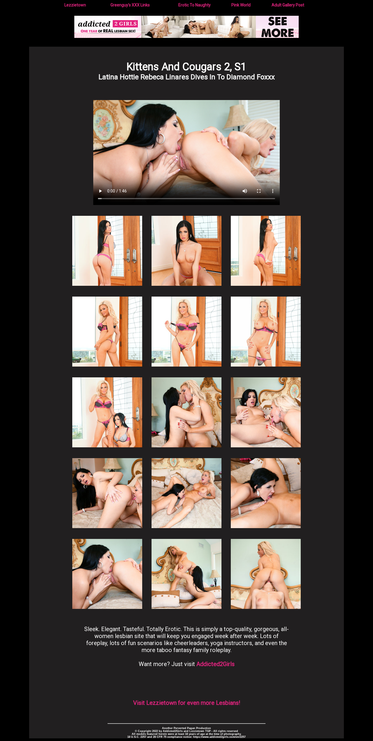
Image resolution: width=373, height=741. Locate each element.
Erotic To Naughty (194, 5)
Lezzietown (75, 5)
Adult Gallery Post (288, 5)
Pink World (241, 5)
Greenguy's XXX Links (130, 5)
